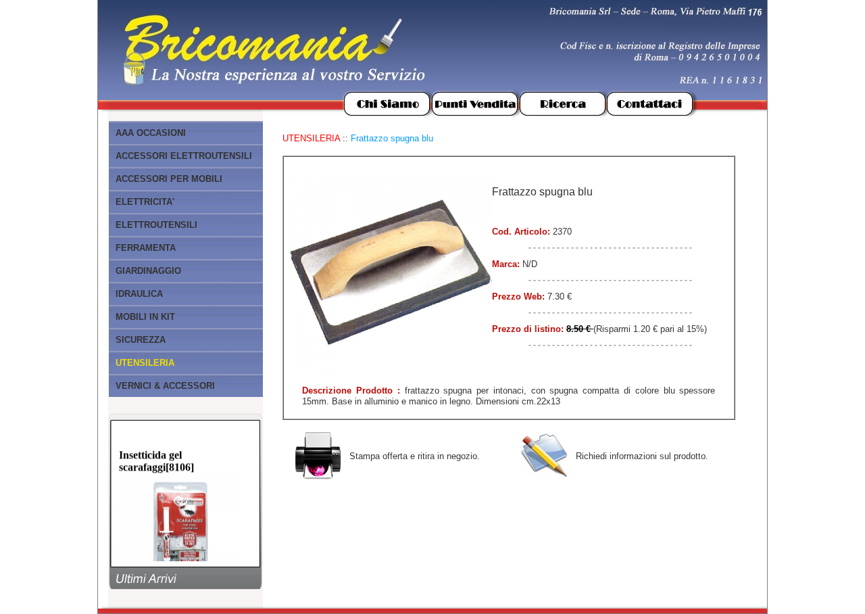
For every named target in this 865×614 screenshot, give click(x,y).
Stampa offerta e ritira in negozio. (414, 456)
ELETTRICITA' (145, 202)
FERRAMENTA (146, 248)
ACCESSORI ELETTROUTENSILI (184, 156)
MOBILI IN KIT (145, 317)
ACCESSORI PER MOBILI (169, 179)
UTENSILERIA (311, 138)
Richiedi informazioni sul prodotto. (642, 456)
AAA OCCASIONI (151, 133)
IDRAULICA (139, 294)
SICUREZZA (141, 340)
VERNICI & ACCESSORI (165, 386)
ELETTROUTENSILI (156, 225)
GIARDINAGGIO (148, 271)
